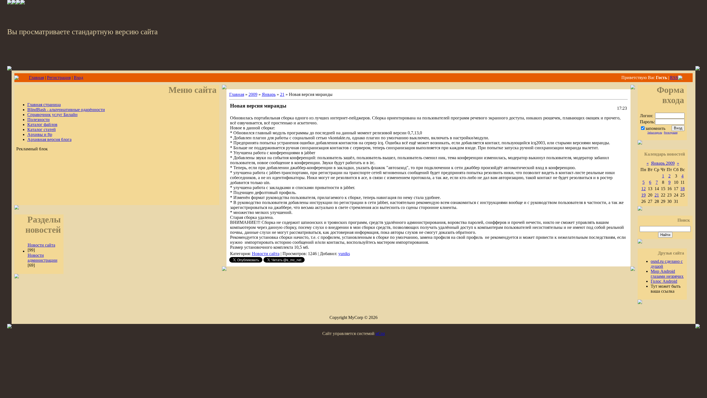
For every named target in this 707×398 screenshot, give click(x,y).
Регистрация (59, 77)
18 (682, 188)
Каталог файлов (42, 124)
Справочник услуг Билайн (52, 114)
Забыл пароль (654, 132)
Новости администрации (42, 258)
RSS (674, 77)
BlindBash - (66, 109)
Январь (269, 94)
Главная (36, 77)
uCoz (380, 333)
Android (664, 281)
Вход (78, 77)
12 (643, 188)
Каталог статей (41, 129)
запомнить (655, 128)
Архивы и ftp (39, 134)
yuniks (344, 253)
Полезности (38, 119)
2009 (253, 94)
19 (643, 195)
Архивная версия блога (49, 139)
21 (282, 94)
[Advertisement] (116, 187)
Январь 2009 (663, 163)
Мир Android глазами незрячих (667, 274)
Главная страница (44, 104)
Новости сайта (41, 245)
